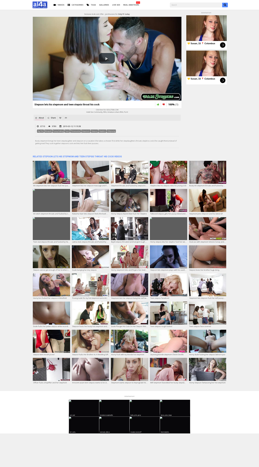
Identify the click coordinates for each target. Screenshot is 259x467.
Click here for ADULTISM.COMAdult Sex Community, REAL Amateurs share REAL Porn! (107, 111)
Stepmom (86, 131)
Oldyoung (111, 131)
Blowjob (48, 131)
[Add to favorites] (60, 117)
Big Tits (40, 131)
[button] (107, 58)
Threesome (75, 131)
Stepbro (102, 131)
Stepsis (94, 131)
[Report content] (66, 117)
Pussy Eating (58, 131)
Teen (67, 131)
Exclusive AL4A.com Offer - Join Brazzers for (107, 14)
